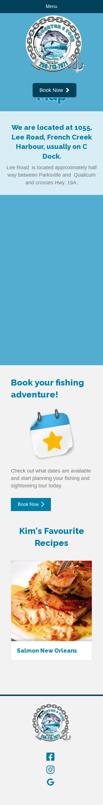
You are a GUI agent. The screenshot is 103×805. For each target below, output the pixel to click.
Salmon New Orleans (47, 650)
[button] (54, 90)
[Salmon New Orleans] (51, 600)
